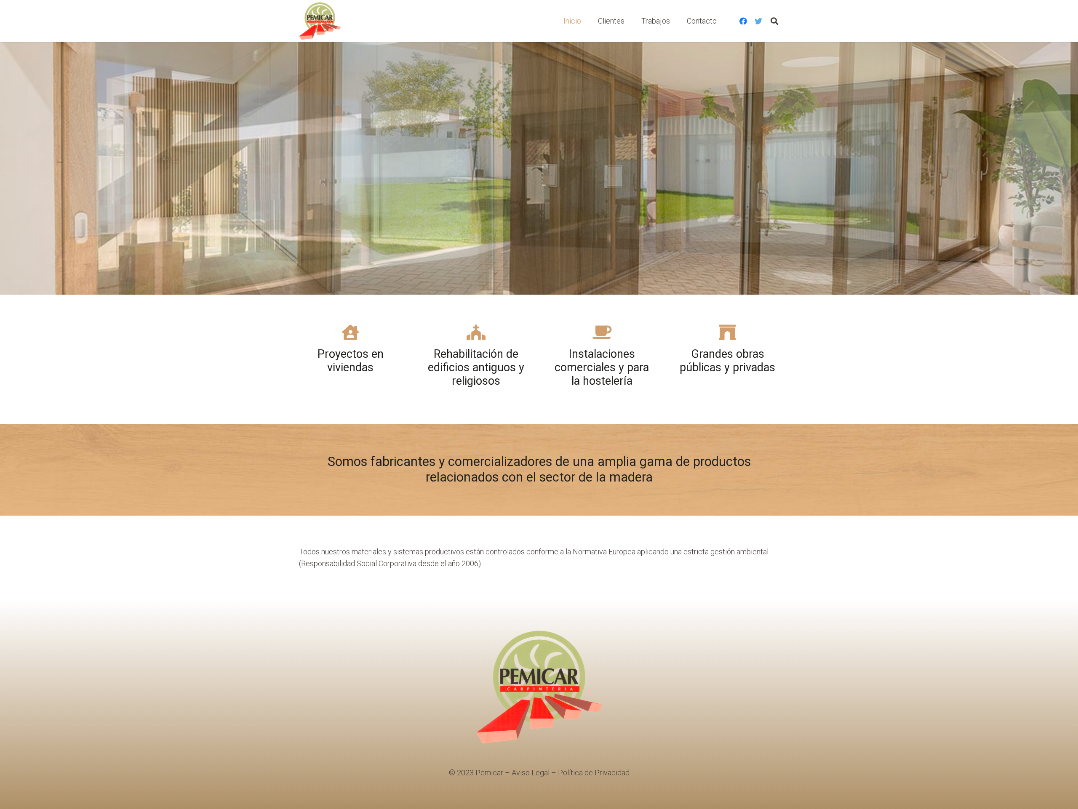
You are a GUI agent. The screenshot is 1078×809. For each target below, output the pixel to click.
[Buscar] (774, 21)
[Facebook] (743, 21)
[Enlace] (320, 21)
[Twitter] (758, 21)
